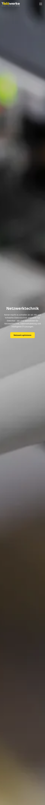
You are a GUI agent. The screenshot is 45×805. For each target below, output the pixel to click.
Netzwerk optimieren (22, 335)
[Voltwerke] (11, 4)
